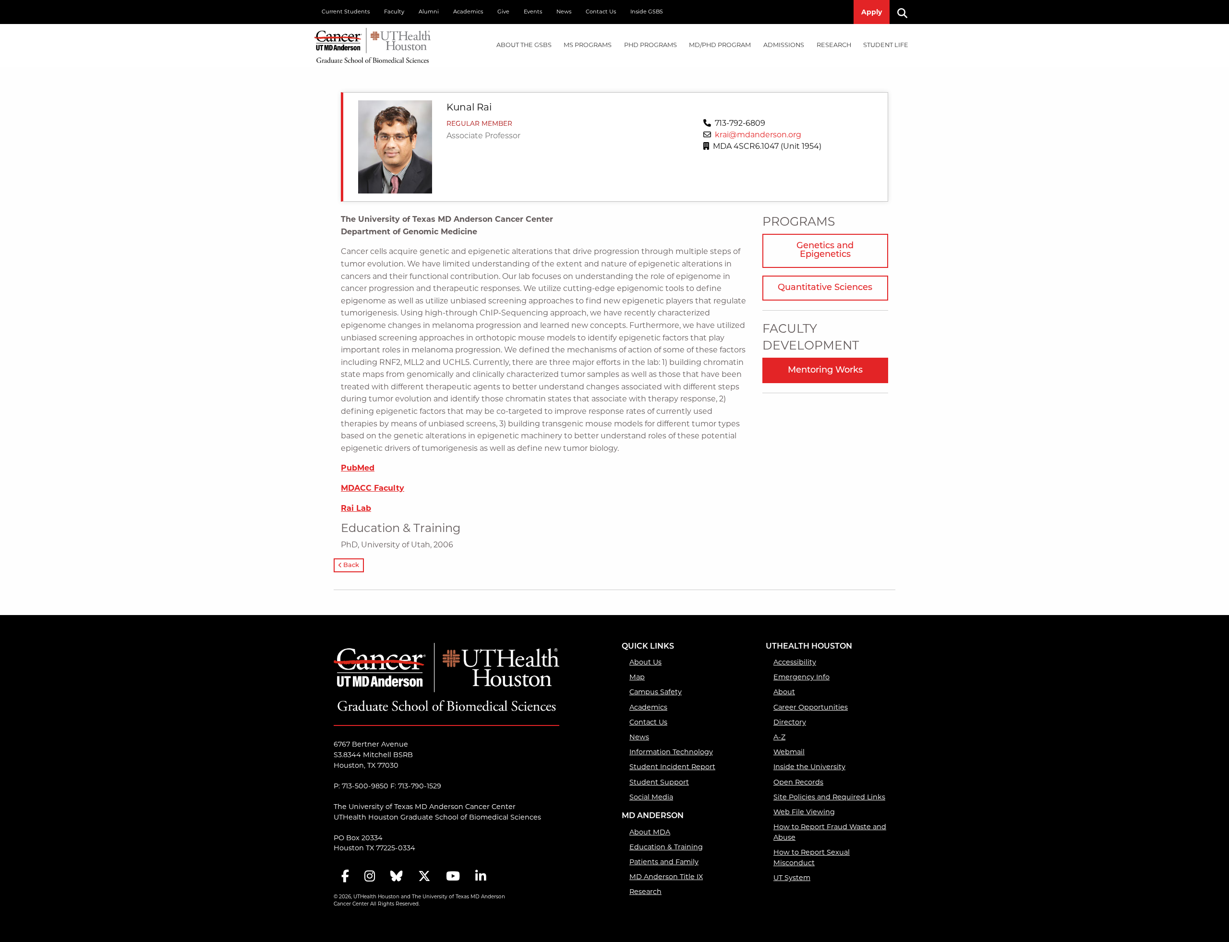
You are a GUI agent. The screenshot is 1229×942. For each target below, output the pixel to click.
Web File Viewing (804, 812)
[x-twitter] (424, 877)
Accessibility (794, 662)
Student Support (659, 782)
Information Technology (671, 752)
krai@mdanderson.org (758, 134)
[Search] (906, 12)
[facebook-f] (345, 877)
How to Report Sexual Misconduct (811, 857)
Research (834, 44)
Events (533, 11)
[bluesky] (396, 877)
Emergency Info (801, 677)
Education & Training (666, 847)
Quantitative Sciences (825, 288)
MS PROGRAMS (588, 44)
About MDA (649, 832)
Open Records (798, 782)
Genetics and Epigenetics (825, 250)
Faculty (394, 11)
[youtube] (453, 877)
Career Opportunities (810, 707)
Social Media (651, 797)
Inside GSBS (646, 11)
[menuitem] (524, 45)
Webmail (789, 752)
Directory (789, 722)
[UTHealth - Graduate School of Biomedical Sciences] (372, 43)
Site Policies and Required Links (829, 797)
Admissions (783, 44)
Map (637, 677)
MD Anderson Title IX (666, 876)
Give (503, 11)
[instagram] (369, 877)
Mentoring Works (825, 370)
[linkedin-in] (480, 877)
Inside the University (809, 766)
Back (350, 565)
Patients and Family (664, 861)
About (784, 692)
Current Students (346, 11)
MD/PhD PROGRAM (720, 44)
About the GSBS (524, 44)
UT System (791, 877)
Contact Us (601, 11)
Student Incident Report (672, 766)
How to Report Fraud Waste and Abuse (829, 832)
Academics (468, 11)
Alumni (429, 11)
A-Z (779, 737)
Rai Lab (356, 508)
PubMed (357, 467)
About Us (645, 662)
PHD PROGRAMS (650, 44)
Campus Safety (655, 692)
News (563, 11)
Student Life (885, 44)
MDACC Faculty (372, 488)
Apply (871, 12)
